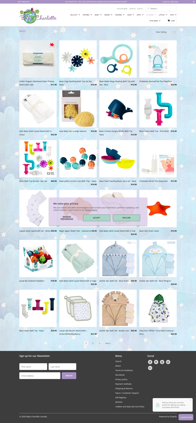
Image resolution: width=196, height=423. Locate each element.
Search (118, 361)
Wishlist (118, 402)
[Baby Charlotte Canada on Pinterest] (156, 362)
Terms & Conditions (124, 370)
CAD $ (139, 8)
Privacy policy (121, 379)
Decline (126, 217)
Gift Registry (120, 397)
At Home (150, 15)
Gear (129, 15)
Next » (108, 343)
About (118, 366)
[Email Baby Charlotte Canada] (150, 368)
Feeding (118, 15)
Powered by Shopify (168, 416)
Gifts (139, 15)
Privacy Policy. (91, 210)
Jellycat (74, 15)
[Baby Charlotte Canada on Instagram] (168, 362)
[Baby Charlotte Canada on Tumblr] (162, 362)
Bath (22, 31)
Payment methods (123, 384)
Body (97, 15)
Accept (96, 217)
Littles (162, 15)
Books (107, 15)
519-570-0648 (122, 8)
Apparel (86, 15)
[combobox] (161, 8)
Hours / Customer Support (127, 393)
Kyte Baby (154, 21)
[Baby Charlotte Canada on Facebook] (150, 362)
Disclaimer (120, 375)
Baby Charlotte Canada (36, 416)
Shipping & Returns (124, 388)
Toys (172, 15)
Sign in (132, 8)
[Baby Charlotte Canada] (38, 15)
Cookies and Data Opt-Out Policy (129, 406)
